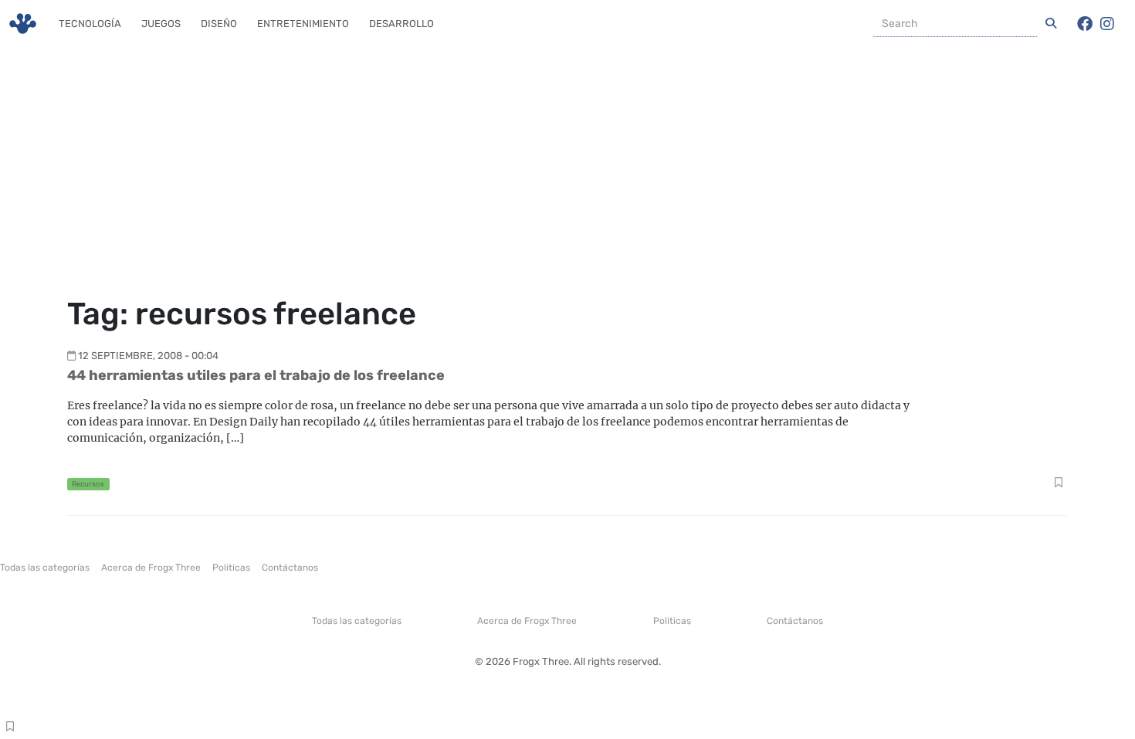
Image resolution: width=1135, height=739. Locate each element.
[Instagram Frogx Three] (1107, 24)
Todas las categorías (45, 567)
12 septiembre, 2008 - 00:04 (148, 355)
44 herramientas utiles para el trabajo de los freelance (256, 375)
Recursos (88, 484)
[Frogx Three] (22, 23)
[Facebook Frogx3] (1085, 24)
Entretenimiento (303, 23)
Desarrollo (401, 23)
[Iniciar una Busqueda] (1051, 24)
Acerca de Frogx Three (151, 567)
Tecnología (90, 23)
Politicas (231, 567)
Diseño (219, 23)
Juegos (161, 23)
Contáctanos (290, 567)
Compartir (1058, 484)
